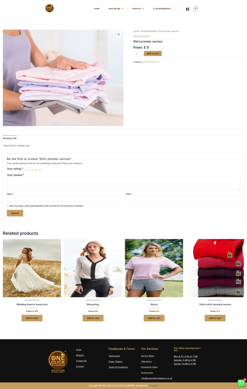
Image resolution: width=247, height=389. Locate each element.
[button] (118, 34)
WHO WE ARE (114, 9)
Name (10, 194)
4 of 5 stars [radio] (36, 169)
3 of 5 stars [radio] (32, 169)
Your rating (15, 168)
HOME (97, 9)
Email (129, 194)
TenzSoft (154, 385)
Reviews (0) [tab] (10, 138)
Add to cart (153, 53)
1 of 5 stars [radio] (25, 169)
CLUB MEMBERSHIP (162, 9)
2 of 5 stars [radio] (29, 169)
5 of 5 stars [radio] (39, 169)
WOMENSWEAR (149, 31)
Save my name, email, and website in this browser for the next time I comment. (46, 206)
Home (136, 31)
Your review (15, 175)
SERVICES (136, 9)
